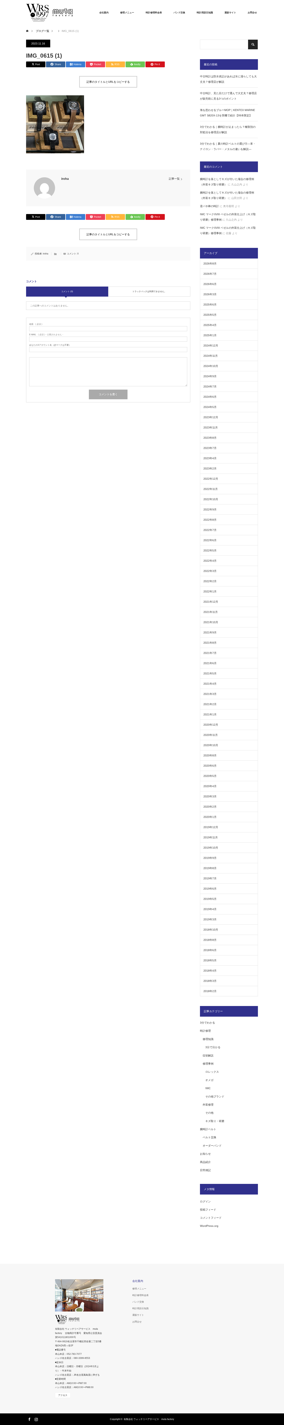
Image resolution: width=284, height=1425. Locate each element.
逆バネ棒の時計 (209, 206)
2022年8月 (210, 519)
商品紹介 (205, 1162)
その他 (209, 1112)
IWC (208, 1088)
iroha (65, 178)
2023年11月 (210, 427)
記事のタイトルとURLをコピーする (108, 81)
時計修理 (205, 1030)
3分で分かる (212, 1047)
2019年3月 (210, 919)
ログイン (205, 1201)
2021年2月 (210, 704)
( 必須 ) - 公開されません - (46, 335)
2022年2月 (210, 581)
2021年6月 (210, 663)
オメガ (209, 1080)
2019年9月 (210, 857)
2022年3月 (210, 571)
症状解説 (208, 1055)
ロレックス (212, 1071)
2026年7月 (210, 273)
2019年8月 (210, 868)
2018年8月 (210, 939)
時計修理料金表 (154, 12)
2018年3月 (210, 980)
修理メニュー (127, 12)
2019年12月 (210, 827)
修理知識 (208, 1039)
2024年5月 (210, 407)
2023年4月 (210, 458)
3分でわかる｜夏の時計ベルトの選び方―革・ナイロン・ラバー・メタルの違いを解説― (228, 146)
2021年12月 (210, 601)
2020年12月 (210, 724)
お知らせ (205, 1153)
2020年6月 (210, 765)
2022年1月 (210, 591)
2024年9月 (210, 376)
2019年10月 (210, 847)
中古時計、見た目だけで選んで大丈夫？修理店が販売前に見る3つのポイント (228, 96)
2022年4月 (210, 560)
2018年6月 (210, 950)
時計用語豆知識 (205, 12)
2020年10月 (210, 745)
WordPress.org (209, 1225)
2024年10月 (210, 366)
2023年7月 (210, 448)
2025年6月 (210, 304)
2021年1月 (210, 714)
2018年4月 (210, 970)
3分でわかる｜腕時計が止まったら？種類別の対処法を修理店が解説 (228, 129)
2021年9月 (210, 632)
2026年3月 (210, 294)
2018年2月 (210, 991)
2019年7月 (210, 878)
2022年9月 (210, 509)
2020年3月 (210, 796)
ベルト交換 (209, 1137)
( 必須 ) (35, 324)
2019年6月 (210, 888)
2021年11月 (210, 612)
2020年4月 (210, 786)
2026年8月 (210, 263)
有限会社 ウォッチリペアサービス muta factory (149, 1419)
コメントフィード (211, 1217)
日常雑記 (205, 1170)
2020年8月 (210, 755)
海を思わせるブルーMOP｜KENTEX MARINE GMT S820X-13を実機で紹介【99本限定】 (227, 112)
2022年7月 (210, 530)
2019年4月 (210, 909)
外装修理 (208, 1104)
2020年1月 (210, 816)
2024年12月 (210, 345)
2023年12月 (210, 417)
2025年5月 (210, 314)
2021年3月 (210, 693)
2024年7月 (210, 386)
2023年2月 (210, 468)
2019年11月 (210, 837)
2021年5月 (210, 673)
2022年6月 (210, 540)
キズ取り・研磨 (214, 1121)
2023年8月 (210, 437)
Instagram (36, 1419)
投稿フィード (208, 1209)
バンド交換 (179, 12)
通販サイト (230, 12)
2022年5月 (210, 550)
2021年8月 (210, 642)
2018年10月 (210, 929)
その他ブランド (214, 1096)
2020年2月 (210, 806)
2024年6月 (210, 396)
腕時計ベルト (208, 1129)
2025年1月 (210, 335)
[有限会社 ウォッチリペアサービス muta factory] (55, 12)
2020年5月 (210, 775)
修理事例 (208, 1063)
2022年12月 (210, 478)
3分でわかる (207, 1022)
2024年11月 (210, 355)
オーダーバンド (212, 1145)
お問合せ (252, 12)
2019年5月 (210, 898)
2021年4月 (210, 683)
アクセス (62, 1395)
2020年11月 (210, 734)
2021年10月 (210, 622)
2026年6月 (210, 284)
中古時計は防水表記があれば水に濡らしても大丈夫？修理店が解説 (228, 79)
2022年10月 (210, 499)
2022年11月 (210, 489)
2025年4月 (210, 325)
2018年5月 (210, 960)
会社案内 (104, 12)
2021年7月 (210, 652)
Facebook (29, 1419)
